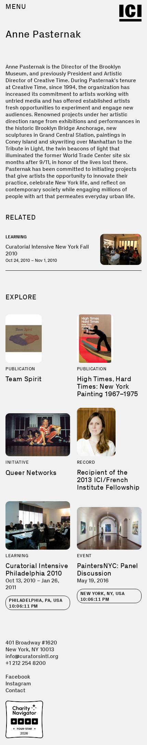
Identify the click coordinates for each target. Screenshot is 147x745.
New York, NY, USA (102, 596)
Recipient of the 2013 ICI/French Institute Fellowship (108, 479)
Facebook (17, 676)
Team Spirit (23, 379)
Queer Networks (31, 472)
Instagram (18, 683)
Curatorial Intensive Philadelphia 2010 (36, 569)
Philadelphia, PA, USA (36, 603)
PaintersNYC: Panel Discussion (107, 569)
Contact (15, 690)
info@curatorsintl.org (31, 656)
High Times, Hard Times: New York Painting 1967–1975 (107, 386)
